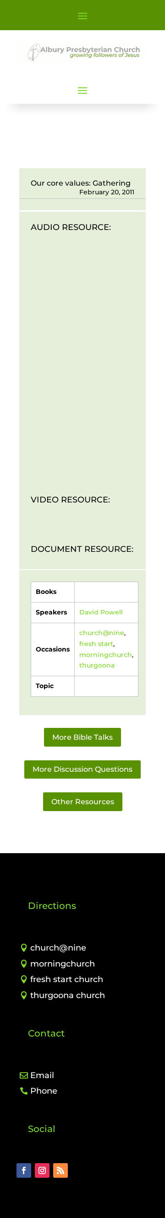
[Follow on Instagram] (42, 1170)
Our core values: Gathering (81, 183)
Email (42, 1075)
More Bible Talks (82, 737)
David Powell (101, 612)
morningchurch (105, 655)
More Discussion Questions (82, 769)
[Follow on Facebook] (23, 1170)
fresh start (96, 644)
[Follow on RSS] (60, 1170)
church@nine (101, 633)
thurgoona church (67, 995)
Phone (43, 1091)
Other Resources (82, 801)
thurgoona (97, 665)
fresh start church (66, 979)
